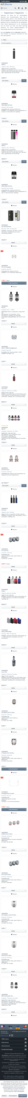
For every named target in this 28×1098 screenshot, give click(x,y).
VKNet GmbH (21, 1078)
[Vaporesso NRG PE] (14, 418)
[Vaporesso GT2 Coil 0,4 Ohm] (14, 863)
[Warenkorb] (25, 8)
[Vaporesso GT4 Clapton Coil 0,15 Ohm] (14, 904)
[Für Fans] (10, 1035)
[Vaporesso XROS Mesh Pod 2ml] (14, 175)
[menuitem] (23, 1)
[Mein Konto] (22, 8)
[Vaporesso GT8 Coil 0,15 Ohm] (14, 944)
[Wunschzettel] (18, 8)
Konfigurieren (22, 1095)
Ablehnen (4, 1095)
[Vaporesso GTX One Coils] (14, 458)
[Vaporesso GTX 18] (14, 296)
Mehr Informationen (19, 1091)
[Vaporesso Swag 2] (14, 580)
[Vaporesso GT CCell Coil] (14, 539)
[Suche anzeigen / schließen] (15, 8)
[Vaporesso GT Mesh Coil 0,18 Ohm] (14, 742)
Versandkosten (5, 1055)
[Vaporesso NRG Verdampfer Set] (14, 985)
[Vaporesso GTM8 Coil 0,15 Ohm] (14, 823)
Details (13, 242)
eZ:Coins (23, 1)
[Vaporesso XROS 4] (14, 53)
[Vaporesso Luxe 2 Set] (14, 377)
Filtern (4, 39)
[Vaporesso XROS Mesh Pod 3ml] (14, 94)
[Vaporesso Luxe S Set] (14, 661)
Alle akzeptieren (13, 1095)
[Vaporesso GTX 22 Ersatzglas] (14, 256)
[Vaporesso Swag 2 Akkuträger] (14, 620)
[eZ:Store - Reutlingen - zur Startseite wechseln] (6, 4)
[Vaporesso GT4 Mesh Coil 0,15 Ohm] (14, 701)
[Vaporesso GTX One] (14, 499)
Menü (5, 8)
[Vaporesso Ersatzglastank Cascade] (14, 782)
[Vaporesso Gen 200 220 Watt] (14, 215)
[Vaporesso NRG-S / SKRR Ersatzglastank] (14, 337)
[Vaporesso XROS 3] (14, 134)
